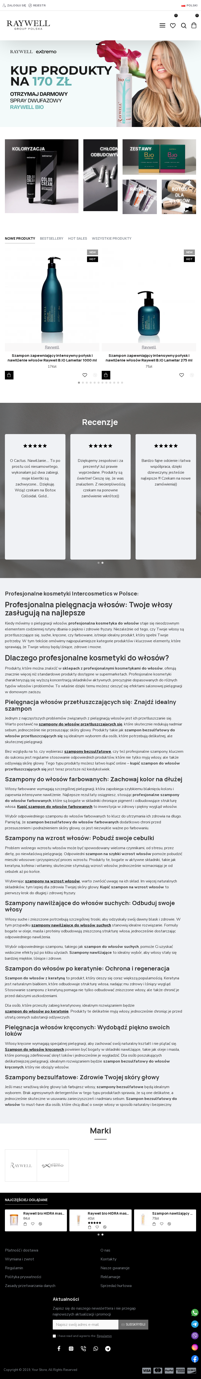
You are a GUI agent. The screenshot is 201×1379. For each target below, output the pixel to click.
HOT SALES (77, 238)
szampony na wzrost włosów (52, 881)
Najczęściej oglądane (26, 1200)
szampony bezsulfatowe (87, 751)
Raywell (52, 347)
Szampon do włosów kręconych (34, 1049)
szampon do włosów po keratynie (37, 1011)
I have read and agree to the (85, 1336)
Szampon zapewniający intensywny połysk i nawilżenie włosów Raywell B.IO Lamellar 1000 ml (52, 358)
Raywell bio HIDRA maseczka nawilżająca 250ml (109, 1213)
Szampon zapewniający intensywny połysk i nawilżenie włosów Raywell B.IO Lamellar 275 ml (149, 358)
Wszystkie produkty (111, 238)
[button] (79, 383)
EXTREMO (53, 1181)
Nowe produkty (20, 238)
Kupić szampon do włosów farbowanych (54, 806)
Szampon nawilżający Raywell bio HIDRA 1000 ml (173, 1213)
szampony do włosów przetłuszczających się (80, 724)
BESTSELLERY (51, 238)
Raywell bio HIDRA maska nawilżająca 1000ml (44, 1213)
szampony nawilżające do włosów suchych (71, 925)
